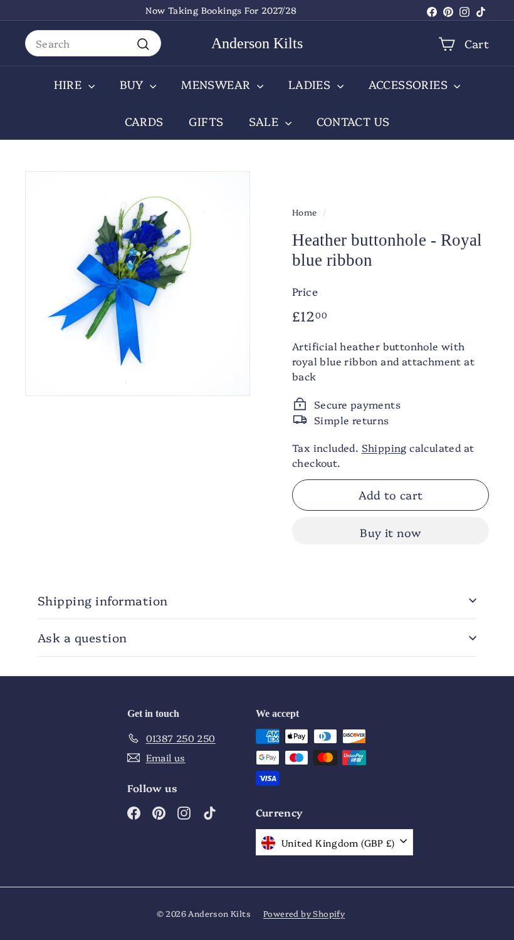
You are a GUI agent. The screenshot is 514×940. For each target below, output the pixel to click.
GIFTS (206, 121)
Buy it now (390, 532)
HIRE (69, 84)
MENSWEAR (217, 84)
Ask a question (82, 637)
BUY (133, 84)
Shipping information (103, 600)
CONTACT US (353, 121)
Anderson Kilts (257, 43)
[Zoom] (137, 283)
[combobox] (93, 43)
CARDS (144, 121)
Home (304, 211)
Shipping (384, 447)
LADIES (311, 84)
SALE (265, 121)
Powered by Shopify (304, 913)
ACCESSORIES (410, 84)
